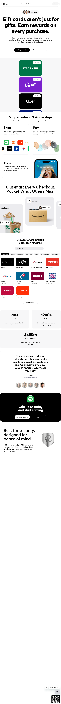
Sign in (55, 3)
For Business (29, 3)
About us (37, 3)
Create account (21, 417)
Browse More (30, 302)
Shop (22, 3)
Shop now (21, 50)
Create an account (39, 50)
